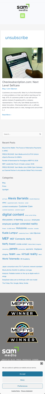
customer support (20, 210)
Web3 (40, 254)
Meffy (28, 239)
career (26, 203)
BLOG (13, 360)
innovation (30, 228)
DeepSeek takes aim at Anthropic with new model (19, 280)
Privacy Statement (26, 391)
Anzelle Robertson (34, 199)
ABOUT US (6, 360)
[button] (42, 363)
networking (5, 249)
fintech (4, 228)
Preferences (22, 386)
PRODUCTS (26, 360)
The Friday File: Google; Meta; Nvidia (15, 283)
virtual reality (29, 254)
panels (13, 248)
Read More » (6, 114)
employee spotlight (10, 224)
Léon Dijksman (35, 233)
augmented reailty (12, 203)
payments (29, 249)
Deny (22, 380)
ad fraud (4, 199)
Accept (22, 374)
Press (4, 186)
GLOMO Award (11, 228)
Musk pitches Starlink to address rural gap (17, 270)
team (12, 254)
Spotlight (5, 189)
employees (36, 220)
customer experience (8, 210)
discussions (7, 219)
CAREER (35, 360)
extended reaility (29, 223)
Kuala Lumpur (10, 232)
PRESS (18, 360)
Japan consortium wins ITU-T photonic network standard (22, 266)
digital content (13, 214)
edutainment (27, 220)
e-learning (18, 219)
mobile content (21, 244)
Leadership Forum (24, 233)
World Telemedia (10, 258)
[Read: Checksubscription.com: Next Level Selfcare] (22, 63)
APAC (4, 203)
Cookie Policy (15, 391)
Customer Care (25, 206)
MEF (5, 238)
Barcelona (21, 203)
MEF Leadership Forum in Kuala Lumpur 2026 (18, 164)
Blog (3, 89)
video (18, 254)
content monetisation (10, 206)
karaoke (36, 228)
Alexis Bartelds (18, 198)
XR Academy (25, 259)
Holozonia (21, 228)
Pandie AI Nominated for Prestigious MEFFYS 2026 (20, 160)
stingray (5, 254)
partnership (21, 249)
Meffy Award (8, 244)
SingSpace (38, 249)
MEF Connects (17, 239)
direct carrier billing (30, 215)
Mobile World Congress (34, 244)
